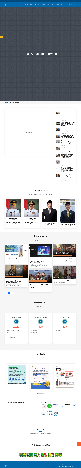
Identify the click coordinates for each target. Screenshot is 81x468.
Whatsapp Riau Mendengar (49, 410)
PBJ (75, 4)
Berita (57, 4)
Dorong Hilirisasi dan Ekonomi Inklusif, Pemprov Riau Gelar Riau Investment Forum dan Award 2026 (67, 124)
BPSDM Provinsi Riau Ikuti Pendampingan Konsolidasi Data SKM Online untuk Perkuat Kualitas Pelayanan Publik (67, 169)
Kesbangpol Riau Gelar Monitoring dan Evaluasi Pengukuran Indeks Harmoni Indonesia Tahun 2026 (67, 142)
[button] (37, 393)
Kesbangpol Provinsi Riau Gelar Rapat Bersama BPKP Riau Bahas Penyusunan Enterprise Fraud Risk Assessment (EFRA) (67, 149)
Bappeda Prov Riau (44, 415)
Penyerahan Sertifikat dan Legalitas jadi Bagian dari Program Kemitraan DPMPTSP (67, 136)
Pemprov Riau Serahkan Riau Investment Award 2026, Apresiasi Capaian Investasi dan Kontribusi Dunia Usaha (67, 130)
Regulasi (43, 4)
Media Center (73, 406)
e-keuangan (68, 406)
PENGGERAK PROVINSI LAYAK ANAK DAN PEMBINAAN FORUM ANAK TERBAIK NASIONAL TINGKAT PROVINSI (38, 260)
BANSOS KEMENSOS (55, 415)
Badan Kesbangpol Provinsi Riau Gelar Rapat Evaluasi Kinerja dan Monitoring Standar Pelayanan (67, 156)
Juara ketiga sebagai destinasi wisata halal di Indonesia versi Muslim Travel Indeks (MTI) (13, 281)
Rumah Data (55, 406)
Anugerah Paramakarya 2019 (61, 280)
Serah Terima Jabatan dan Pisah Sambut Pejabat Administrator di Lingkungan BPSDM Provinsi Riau (67, 162)
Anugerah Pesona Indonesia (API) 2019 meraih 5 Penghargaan (63, 259)
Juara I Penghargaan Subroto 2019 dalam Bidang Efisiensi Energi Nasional (39, 286)
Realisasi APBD (69, 4)
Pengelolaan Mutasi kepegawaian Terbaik (14, 259)
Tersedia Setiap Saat (51, 467)
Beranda (26, 4)
